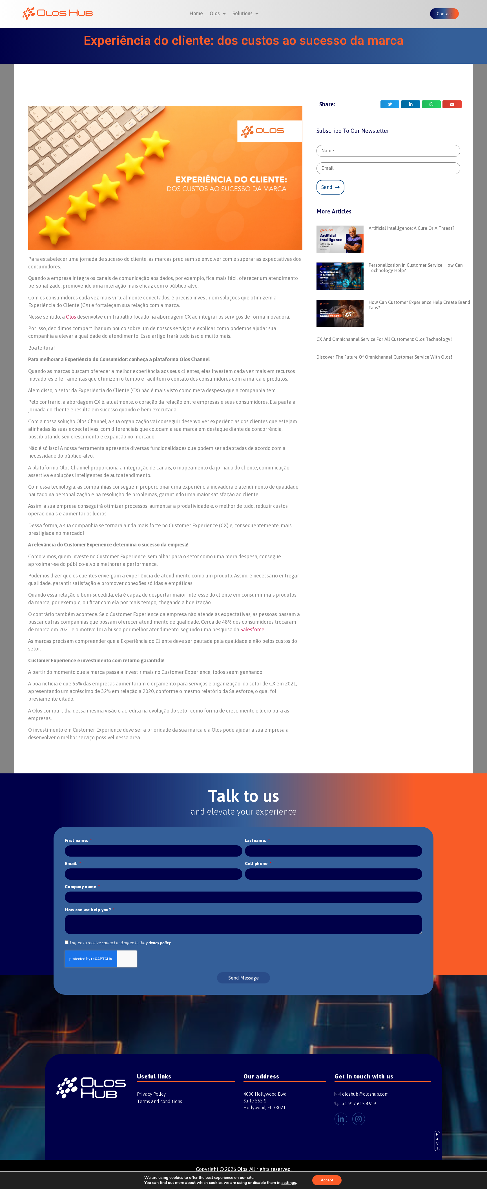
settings (289, 1182)
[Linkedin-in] (341, 1119)
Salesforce (252, 629)
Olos (215, 13)
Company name (81, 886)
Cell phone (257, 863)
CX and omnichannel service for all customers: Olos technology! (384, 339)
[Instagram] (358, 1119)
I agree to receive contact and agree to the (120, 943)
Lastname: (256, 840)
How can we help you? (88, 910)
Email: (72, 863)
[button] (390, 104)
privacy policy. (158, 943)
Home (196, 13)
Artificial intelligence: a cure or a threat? (411, 228)
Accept (327, 1180)
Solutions (243, 13)
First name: (77, 840)
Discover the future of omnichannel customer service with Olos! (384, 356)
